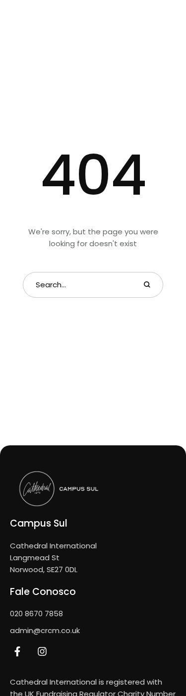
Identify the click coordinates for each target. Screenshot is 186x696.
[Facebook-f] (17, 651)
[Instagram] (42, 651)
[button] (147, 29)
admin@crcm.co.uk (45, 630)
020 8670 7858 (36, 613)
